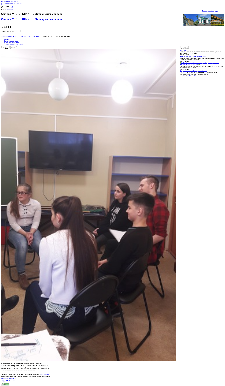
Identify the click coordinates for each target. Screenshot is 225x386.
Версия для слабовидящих (210, 11)
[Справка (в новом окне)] (1, 34)
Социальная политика (34, 36)
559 (195, 75)
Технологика (45, 374)
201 (184, 75)
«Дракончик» (184, 50)
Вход (3, 381)
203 (190, 75)
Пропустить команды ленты (9, 1)
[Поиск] (1, 32)
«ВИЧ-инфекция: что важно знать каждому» (193, 56)
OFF (2, 4)
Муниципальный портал (8, 378)
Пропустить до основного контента (11, 3)
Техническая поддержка (8, 380)
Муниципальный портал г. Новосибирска (13, 36)
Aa (8, 9)
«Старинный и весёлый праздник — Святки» (193, 71)
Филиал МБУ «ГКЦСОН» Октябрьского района (31, 18)
